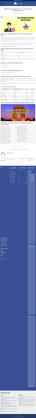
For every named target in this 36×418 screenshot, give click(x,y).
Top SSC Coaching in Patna (22, 134)
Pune (33, 401)
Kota (4, 400)
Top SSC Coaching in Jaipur (22, 139)
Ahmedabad (15, 398)
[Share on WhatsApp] (14, 146)
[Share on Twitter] (17, 146)
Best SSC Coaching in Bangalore (5, 129)
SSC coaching (20, 149)
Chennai (9, 400)
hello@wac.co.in (31, 386)
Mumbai (6, 400)
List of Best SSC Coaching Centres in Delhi (21, 102)
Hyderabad (6, 398)
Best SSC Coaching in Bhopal (5, 131)
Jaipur (12, 398)
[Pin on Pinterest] (20, 146)
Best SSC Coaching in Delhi (5, 126)
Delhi (2, 401)
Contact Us (3, 248)
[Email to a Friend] (19, 146)
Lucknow (27, 400)
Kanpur (2, 399)
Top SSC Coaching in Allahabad (22, 129)
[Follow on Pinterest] (6, 258)
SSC (18, 7)
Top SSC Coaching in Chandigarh (23, 131)
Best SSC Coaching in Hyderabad (6, 128)
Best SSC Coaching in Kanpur (5, 133)
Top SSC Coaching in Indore (22, 133)
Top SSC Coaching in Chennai (22, 128)
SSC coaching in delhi (26, 149)
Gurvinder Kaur (22, 13)
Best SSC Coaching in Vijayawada (6, 136)
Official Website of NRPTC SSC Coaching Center (9, 46)
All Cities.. (2, 407)
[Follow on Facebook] (1, 258)
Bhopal (9, 398)
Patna (30, 400)
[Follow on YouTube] (3, 260)
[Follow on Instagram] (3, 258)
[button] (1, 3)
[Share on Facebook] (15, 146)
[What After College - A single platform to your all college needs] (18, 3)
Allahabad (8, 406)
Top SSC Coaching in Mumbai (22, 126)
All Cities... (4, 399)
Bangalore (2, 398)
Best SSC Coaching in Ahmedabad (6, 134)
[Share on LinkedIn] (22, 146)
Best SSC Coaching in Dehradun (5, 141)
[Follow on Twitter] (5, 258)
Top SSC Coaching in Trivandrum (23, 141)
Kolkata (8, 401)
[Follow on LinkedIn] (1, 260)
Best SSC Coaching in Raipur (5, 139)
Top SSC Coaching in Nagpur (22, 136)
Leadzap (20, 415)
